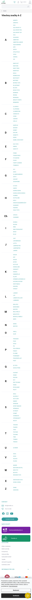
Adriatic (15, 22)
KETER (15, 262)
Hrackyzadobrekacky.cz (16, 530)
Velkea (15, 458)
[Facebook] (3, 513)
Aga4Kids (16, 37)
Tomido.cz (14, 538)
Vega (14, 453)
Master (15, 309)
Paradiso (16, 338)
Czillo (15, 121)
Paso (14, 341)
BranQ (15, 95)
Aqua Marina (17, 44)
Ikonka (15, 222)
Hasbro (15, 195)
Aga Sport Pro (17, 30)
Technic (15, 434)
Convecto (16, 113)
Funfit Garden (17, 163)
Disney (15, 130)
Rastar (15, 377)
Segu (14, 394)
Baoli (14, 73)
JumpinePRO (16, 248)
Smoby (15, 401)
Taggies (15, 424)
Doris (14, 137)
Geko (14, 172)
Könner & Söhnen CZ (19, 279)
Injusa (15, 224)
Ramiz (15, 375)
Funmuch (16, 165)
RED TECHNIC (16, 382)
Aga (14, 25)
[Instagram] (7, 513)
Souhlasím (16, 595)
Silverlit (15, 396)
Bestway (15, 80)
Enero (15, 146)
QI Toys (15, 365)
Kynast (15, 288)
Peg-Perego (16, 348)
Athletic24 (16, 52)
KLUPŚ (15, 276)
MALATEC (15, 304)
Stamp (15, 413)
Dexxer (15, 127)
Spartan (15, 403)
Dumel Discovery (18, 140)
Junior (15, 250)
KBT (14, 257)
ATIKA (14, 54)
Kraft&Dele (16, 284)
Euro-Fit (15, 149)
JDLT (14, 238)
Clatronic (16, 109)
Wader (15, 465)
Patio (14, 343)
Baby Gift (16, 63)
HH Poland (16, 198)
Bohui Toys (16, 90)
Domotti (15, 135)
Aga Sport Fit (17, 27)
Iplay (14, 234)
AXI (14, 59)
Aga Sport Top (17, 32)
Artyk (15, 49)
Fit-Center (16, 158)
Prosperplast (17, 358)
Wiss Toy (15, 470)
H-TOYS (15, 185)
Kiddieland (16, 267)
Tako (14, 429)
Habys (15, 188)
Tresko (15, 441)
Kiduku (15, 271)
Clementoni (16, 111)
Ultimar (15, 447)
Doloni (15, 132)
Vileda (15, 461)
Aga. (14, 35)
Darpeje (15, 125)
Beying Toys (16, 82)
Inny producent (18, 229)
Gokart (15, 179)
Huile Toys (16, 210)
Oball (15, 331)
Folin (14, 160)
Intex (14, 231)
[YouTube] (12, 513)
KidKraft (15, 269)
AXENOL (15, 56)
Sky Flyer (16, 398)
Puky (14, 360)
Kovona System (17, 281)
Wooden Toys (17, 475)
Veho (14, 456)
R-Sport (15, 372)
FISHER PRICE (16, 155)
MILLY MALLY (16, 311)
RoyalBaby (16, 387)
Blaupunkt (16, 85)
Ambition (16, 39)
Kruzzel (15, 286)
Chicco (15, 215)
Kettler (15, 264)
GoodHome (16, 181)
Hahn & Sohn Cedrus (19, 193)
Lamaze (15, 293)
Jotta (15, 243)
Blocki (15, 87)
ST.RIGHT (15, 410)
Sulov (15, 420)
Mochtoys (16, 314)
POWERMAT (16, 355)
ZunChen (15, 490)
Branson (15, 97)
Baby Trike (16, 68)
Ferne (15, 153)
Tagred (15, 427)
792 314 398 (8, 509)
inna (14, 227)
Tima (14, 437)
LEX (14, 295)
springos (16, 408)
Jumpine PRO (17, 245)
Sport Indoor (17, 406)
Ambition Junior (18, 42)
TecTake (15, 432)
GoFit (14, 176)
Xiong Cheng (17, 482)
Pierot (15, 351)
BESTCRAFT (16, 78)
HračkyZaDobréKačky (19, 202)
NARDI (14, 323)
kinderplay (16, 274)
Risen (14, 384)
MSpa (14, 319)
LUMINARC (16, 300)
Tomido (15, 439)
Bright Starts (17, 100)
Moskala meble (17, 316)
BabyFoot (16, 70)
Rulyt (14, 389)
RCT (14, 380)
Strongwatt (17, 418)
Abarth (15, 20)
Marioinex (16, 307)
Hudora (15, 207)
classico (15, 106)
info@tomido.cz (9, 505)
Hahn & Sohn (17, 190)
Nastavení (16, 590)
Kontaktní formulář (10, 519)
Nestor (15, 326)
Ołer (14, 334)
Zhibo (14, 487)
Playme (15, 353)
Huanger (15, 205)
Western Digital (18, 467)
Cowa (14, 116)
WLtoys (15, 472)
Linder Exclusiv (18, 298)
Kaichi (15, 254)
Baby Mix (15, 66)
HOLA (14, 200)
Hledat (28, 6)
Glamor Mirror (17, 174)
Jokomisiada (17, 240)
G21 (14, 169)
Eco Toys (15, 144)
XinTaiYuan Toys (18, 479)
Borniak (15, 92)
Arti (14, 47)
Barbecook (16, 75)
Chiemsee (16, 217)
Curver (15, 118)
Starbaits (16, 415)
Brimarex (16, 102)
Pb (14, 346)
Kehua (15, 259)
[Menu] (30, 2)
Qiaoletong (16, 367)
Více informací (13, 586)
